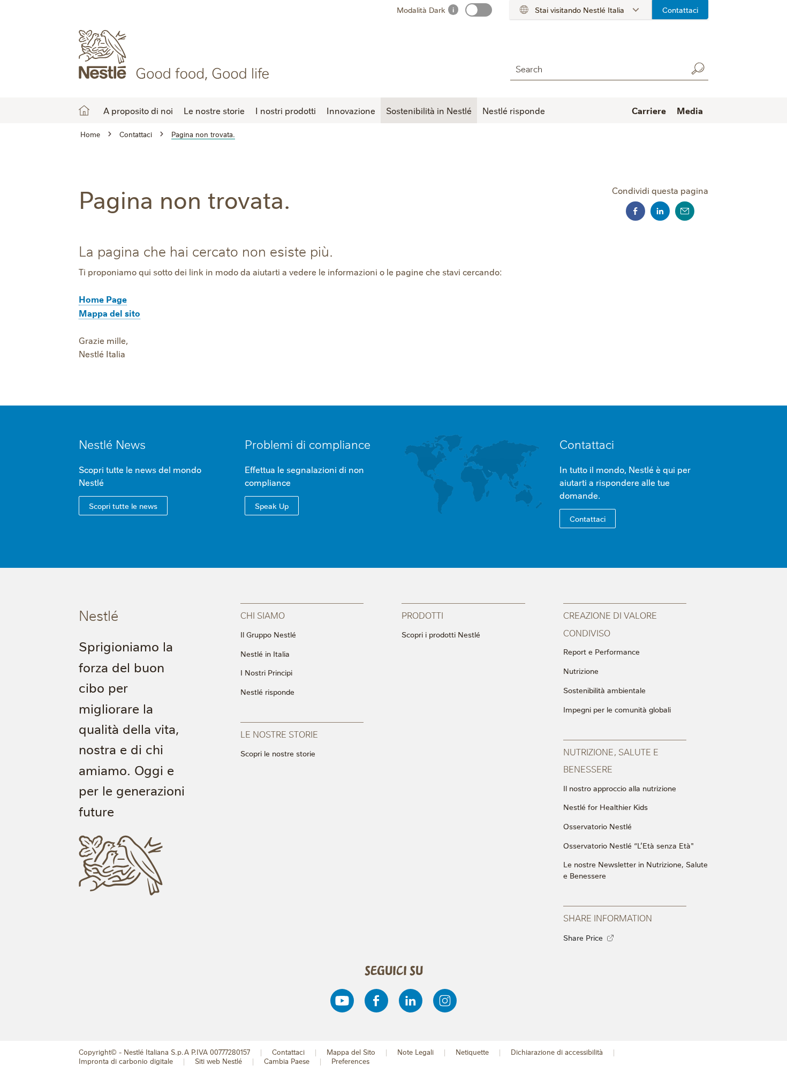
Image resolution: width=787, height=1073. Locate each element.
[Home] (176, 55)
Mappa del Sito (351, 1051)
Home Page (103, 299)
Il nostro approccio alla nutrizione (619, 788)
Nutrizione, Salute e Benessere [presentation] (611, 760)
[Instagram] (445, 1000)
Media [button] (690, 110)
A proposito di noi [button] (138, 110)
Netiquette (472, 1051)
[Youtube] (342, 1000)
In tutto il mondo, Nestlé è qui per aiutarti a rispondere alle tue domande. (625, 482)
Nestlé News (112, 444)
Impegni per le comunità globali (617, 709)
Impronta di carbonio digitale (126, 1061)
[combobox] (596, 68)
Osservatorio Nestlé (597, 826)
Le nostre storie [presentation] (279, 733)
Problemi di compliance (307, 444)
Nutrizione (581, 671)
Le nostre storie (214, 110)
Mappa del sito (109, 313)
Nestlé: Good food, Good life (84, 110)
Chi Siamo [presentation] (262, 615)
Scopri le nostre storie (277, 753)
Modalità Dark (421, 9)
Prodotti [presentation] (422, 615)
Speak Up (272, 506)
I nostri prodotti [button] (285, 110)
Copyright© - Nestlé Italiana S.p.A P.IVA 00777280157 (164, 1051)
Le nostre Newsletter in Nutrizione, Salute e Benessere (635, 869)
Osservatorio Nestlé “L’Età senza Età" (628, 845)
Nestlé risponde (513, 110)
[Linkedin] (410, 1000)
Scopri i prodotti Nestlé (441, 634)
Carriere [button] (649, 110)
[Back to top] (765, 1054)
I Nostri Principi (266, 672)
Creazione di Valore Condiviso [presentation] (610, 623)
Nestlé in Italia (265, 653)
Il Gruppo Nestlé (268, 634)
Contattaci (680, 9)
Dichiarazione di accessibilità (557, 1051)
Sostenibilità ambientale (604, 690)
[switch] (478, 10)
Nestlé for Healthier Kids (605, 807)
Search (697, 68)
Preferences (350, 1061)
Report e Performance (601, 651)
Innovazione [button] (351, 110)
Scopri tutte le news (123, 506)
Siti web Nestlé (218, 1061)
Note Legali (415, 1051)
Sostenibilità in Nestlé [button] (429, 110)
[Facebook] (376, 1000)
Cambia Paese (286, 1061)
